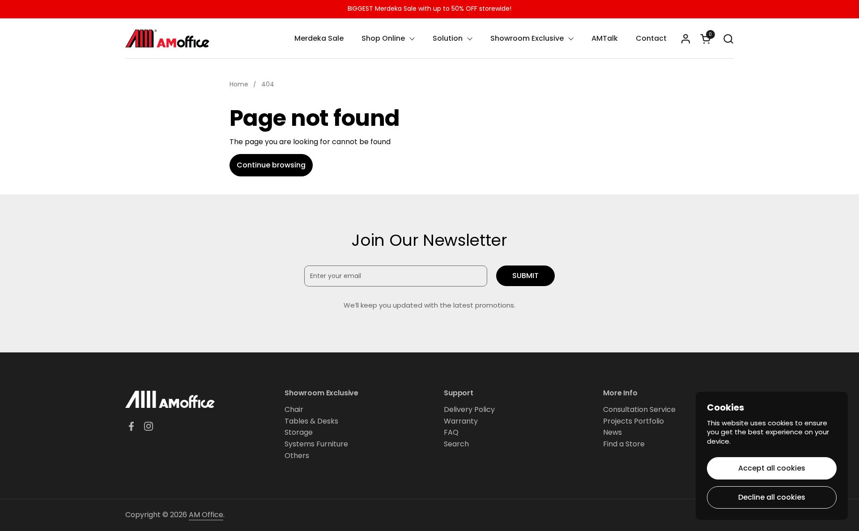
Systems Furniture (316, 444)
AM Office (206, 515)
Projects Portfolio (633, 421)
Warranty (461, 421)
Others (297, 455)
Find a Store (624, 444)
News (612, 432)
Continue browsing (271, 165)
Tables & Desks (311, 421)
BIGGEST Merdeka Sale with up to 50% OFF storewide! (429, 8)
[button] (728, 38)
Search (456, 444)
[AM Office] (167, 38)
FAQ (451, 432)
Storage (299, 432)
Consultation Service (639, 409)
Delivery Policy (469, 409)
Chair (294, 409)
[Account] (685, 38)
